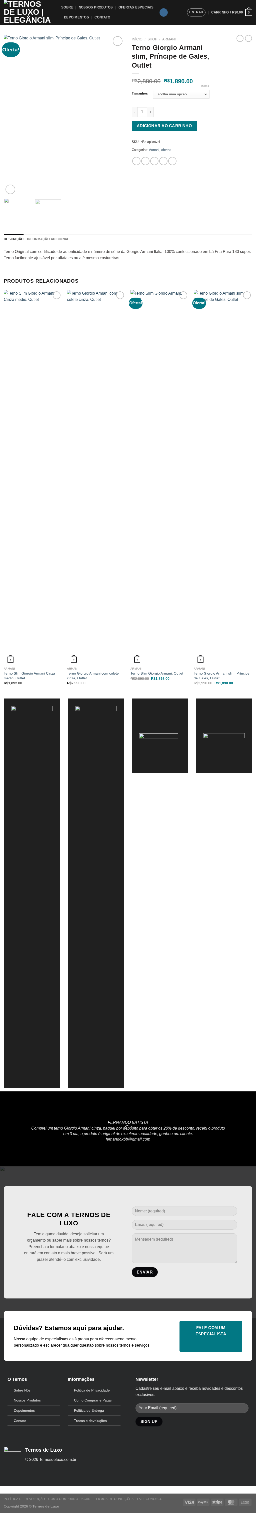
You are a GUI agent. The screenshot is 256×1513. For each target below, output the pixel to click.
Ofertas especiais (136, 7)
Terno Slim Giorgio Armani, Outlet (156, 673)
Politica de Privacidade (92, 1390)
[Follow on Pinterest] (69, 1272)
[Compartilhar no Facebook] (136, 161)
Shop (152, 39)
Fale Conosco (149, 1499)
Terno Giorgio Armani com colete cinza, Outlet (93, 675)
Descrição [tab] (14, 239)
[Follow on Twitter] (61, 1272)
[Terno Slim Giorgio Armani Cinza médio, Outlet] (33, 477)
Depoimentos (76, 17)
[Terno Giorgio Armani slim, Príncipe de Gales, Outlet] (223, 477)
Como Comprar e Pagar (93, 1400)
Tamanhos (140, 93)
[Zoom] (10, 189)
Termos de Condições (114, 1499)
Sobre (67, 7)
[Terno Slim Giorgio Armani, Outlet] (159, 477)
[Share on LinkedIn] (172, 161)
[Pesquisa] (175, 12)
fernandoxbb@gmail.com (128, 1139)
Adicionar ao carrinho (164, 126)
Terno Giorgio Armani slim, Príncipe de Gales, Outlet (222, 675)
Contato (102, 17)
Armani (169, 39)
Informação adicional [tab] (48, 239)
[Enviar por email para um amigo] (154, 161)
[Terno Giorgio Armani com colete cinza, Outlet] (96, 477)
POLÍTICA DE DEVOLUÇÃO (24, 1499)
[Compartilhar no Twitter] (145, 161)
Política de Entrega (89, 1410)
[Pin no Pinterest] (163, 161)
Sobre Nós (22, 1390)
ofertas (166, 150)
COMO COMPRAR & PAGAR (69, 1499)
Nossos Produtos (96, 7)
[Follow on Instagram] (164, 12)
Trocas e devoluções (90, 1421)
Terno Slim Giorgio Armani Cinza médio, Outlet (29, 675)
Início (137, 39)
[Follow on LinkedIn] (77, 1272)
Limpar (205, 86)
